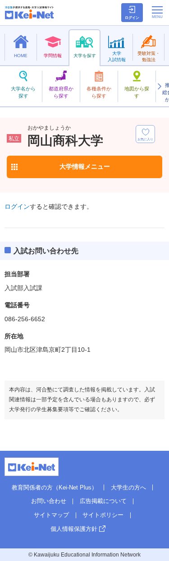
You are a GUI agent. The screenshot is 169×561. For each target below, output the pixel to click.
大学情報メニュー (84, 166)
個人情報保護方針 (73, 528)
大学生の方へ (128, 487)
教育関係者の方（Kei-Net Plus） (54, 487)
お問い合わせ (48, 501)
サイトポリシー (102, 515)
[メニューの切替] (157, 12)
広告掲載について (103, 501)
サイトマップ (51, 515)
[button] (159, 86)
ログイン (17, 206)
